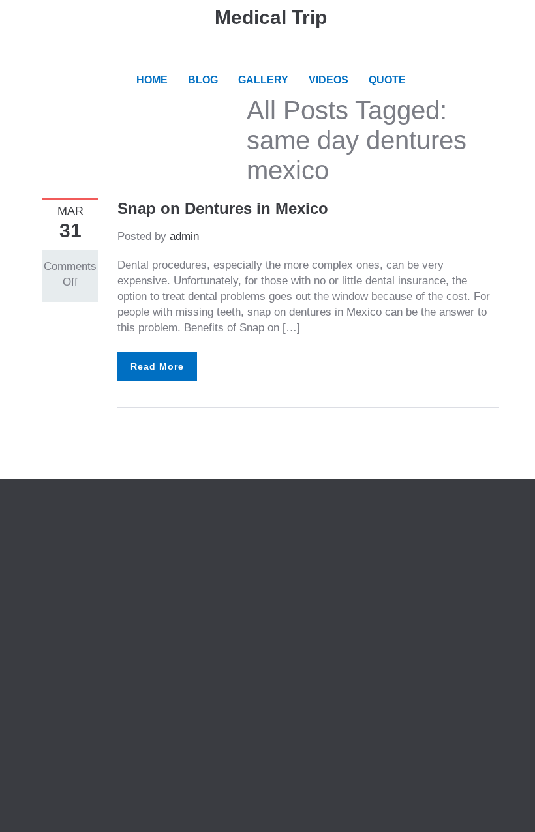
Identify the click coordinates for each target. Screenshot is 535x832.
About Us (64, 532)
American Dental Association (357, 547)
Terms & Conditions (90, 563)
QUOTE (387, 79)
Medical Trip (271, 17)
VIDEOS (328, 79)
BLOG (203, 79)
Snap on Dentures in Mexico (222, 208)
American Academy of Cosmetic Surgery (386, 532)
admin (184, 236)
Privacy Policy (77, 547)
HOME (152, 79)
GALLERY (263, 79)
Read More (157, 366)
